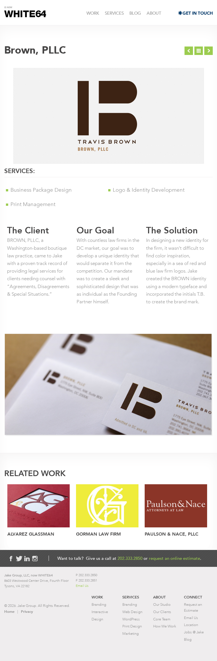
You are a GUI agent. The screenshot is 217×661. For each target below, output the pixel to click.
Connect (193, 597)
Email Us (82, 586)
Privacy (27, 611)
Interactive (100, 612)
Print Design (132, 626)
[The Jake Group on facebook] (11, 558)
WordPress (131, 619)
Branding (99, 604)
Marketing (130, 633)
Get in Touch (198, 13)
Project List (198, 51)
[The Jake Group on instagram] (35, 558)
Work (92, 13)
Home (9, 611)
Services (114, 13)
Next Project (208, 51)
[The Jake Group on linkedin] (27, 558)
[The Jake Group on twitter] (19, 558)
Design (97, 619)
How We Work (164, 626)
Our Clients (162, 612)
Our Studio (162, 604)
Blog (135, 13)
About (154, 13)
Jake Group (25, 13)
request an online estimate (174, 558)
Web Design (132, 612)
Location (191, 625)
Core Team (161, 619)
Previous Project (189, 51)
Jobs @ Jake (194, 632)
